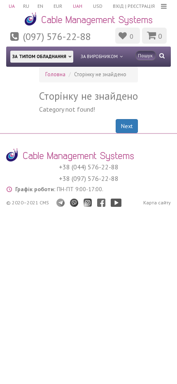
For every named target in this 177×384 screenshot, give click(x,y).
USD (97, 6)
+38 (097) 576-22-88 (89, 178)
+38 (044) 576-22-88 (89, 167)
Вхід (118, 6)
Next (127, 126)
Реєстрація (141, 6)
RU (26, 6)
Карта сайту (157, 202)
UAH (77, 6)
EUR (58, 6)
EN (40, 6)
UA (12, 6)
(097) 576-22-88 (57, 36)
